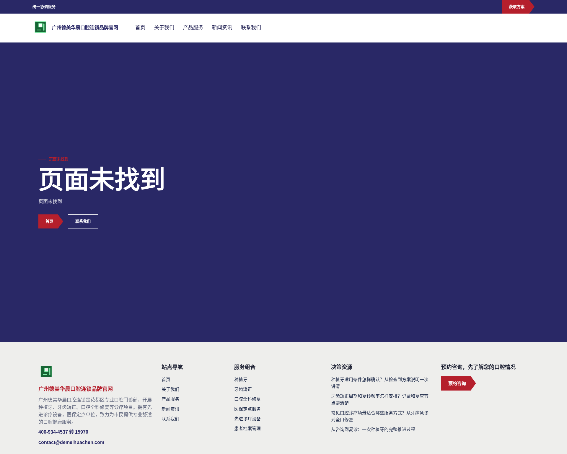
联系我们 (251, 27)
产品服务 (193, 27)
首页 (140, 27)
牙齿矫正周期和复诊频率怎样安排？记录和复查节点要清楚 (379, 399)
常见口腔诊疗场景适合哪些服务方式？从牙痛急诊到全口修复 (379, 416)
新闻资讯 (222, 27)
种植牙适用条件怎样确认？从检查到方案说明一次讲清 (379, 383)
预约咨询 (457, 383)
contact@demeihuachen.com (71, 442)
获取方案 (516, 6)
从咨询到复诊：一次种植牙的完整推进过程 (373, 429)
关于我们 (164, 27)
